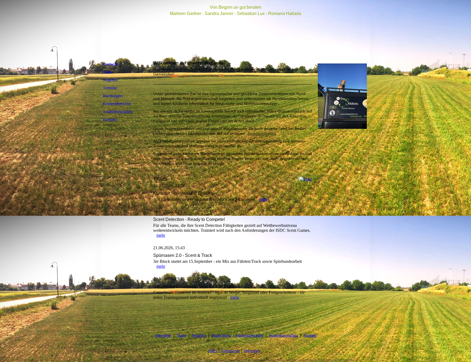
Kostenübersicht (117, 103)
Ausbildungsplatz (118, 111)
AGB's (212, 351)
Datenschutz (230, 351)
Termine (110, 88)
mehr (263, 199)
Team (107, 72)
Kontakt (110, 119)
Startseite (110, 64)
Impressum (252, 351)
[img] (235, 31)
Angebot (110, 80)
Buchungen (113, 95)
